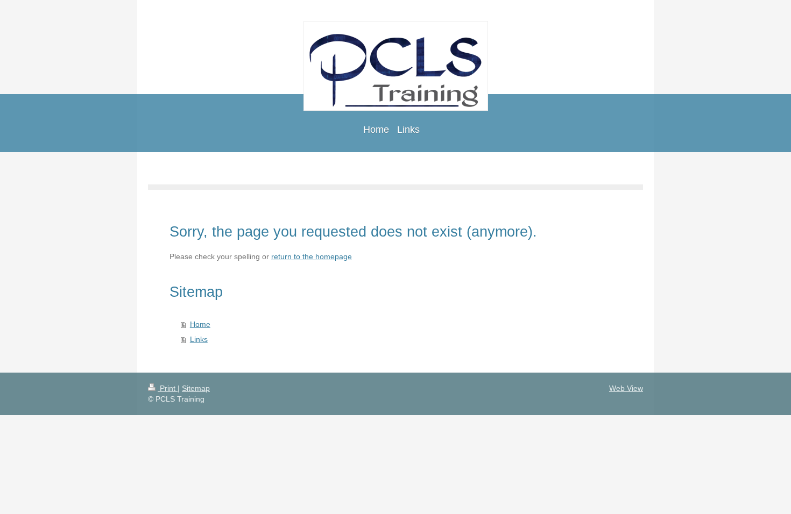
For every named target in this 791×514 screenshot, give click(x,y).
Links (199, 339)
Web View (626, 388)
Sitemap (196, 388)
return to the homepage (311, 256)
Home (200, 324)
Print (168, 388)
